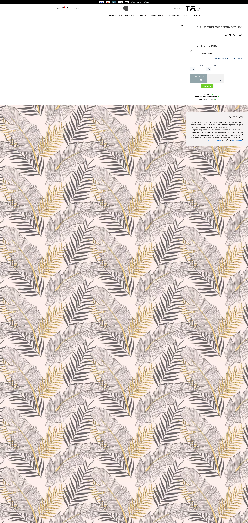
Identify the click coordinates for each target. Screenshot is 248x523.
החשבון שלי (77, 8)
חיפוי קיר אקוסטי (114, 15)
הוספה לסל (207, 86)
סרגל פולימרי (129, 15)
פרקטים (141, 15)
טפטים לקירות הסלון (214, 140)
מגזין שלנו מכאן (237, 140)
